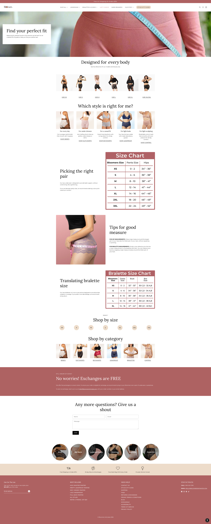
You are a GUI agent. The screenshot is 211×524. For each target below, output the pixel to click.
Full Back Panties (76, 495)
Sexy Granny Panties (77, 490)
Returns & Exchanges (129, 495)
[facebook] (182, 491)
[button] (207, 520)
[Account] (203, 7)
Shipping (124, 490)
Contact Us (125, 485)
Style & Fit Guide (127, 488)
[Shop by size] (62, 327)
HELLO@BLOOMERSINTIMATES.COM (196, 488)
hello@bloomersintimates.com (88, 389)
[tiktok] (188, 491)
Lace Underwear (76, 492)
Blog (123, 499)
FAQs (123, 492)
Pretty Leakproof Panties (80, 488)
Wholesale (125, 502)
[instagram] (184, 491)
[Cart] (206, 7)
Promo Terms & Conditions (131, 497)
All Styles (74, 497)
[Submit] (29, 491)
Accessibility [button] (126, 504)
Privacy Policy (126, 509)
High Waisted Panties (78, 485)
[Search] (200, 7)
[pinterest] (186, 491)
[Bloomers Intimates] (8, 7)
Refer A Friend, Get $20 (78, 499)
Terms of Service (127, 507)
